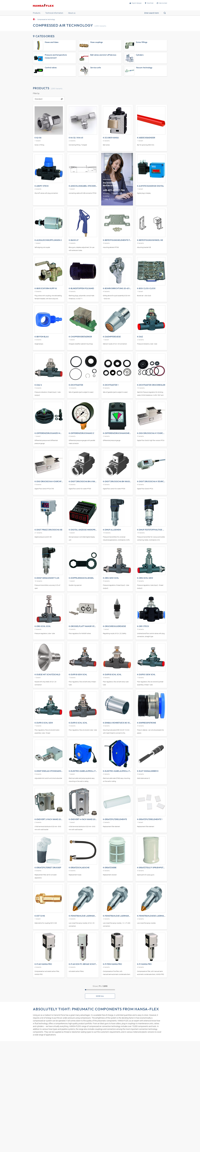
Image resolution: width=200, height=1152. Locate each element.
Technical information (54, 13)
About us (71, 13)
